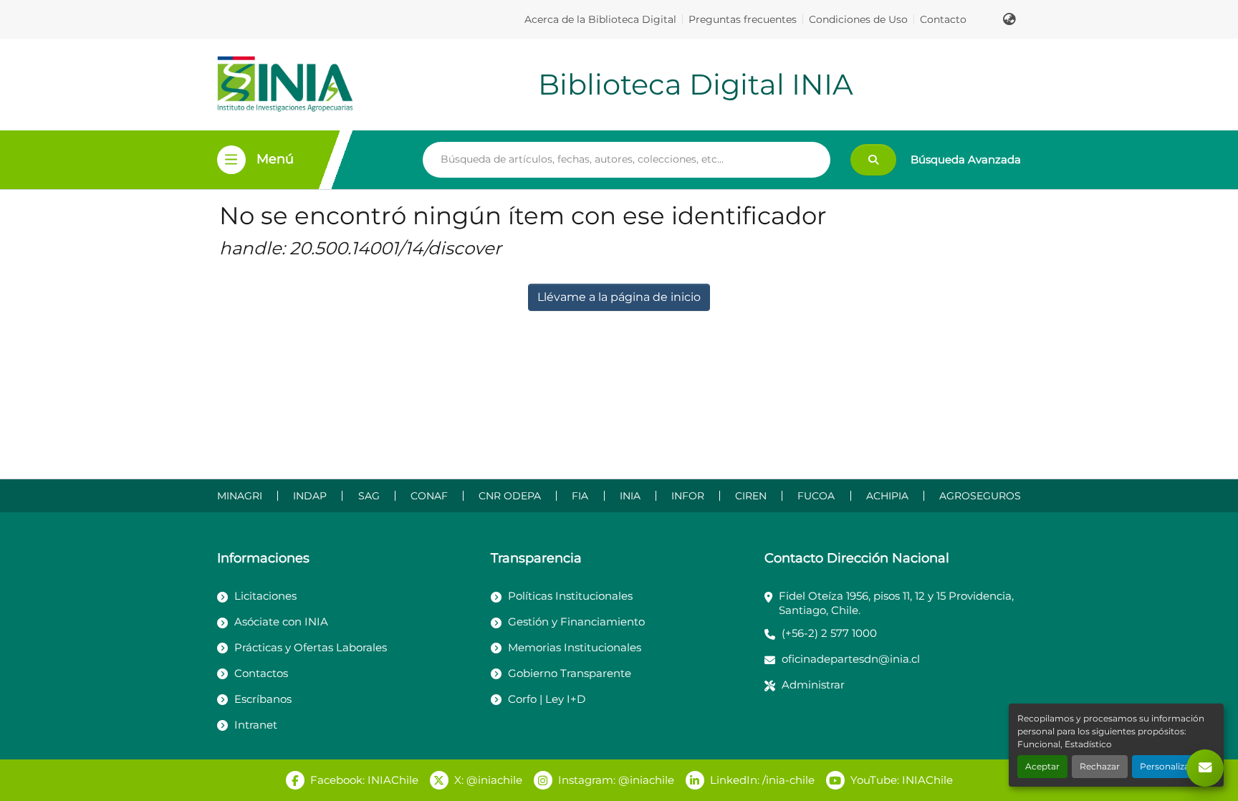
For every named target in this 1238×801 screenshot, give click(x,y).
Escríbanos (263, 699)
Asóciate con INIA (281, 621)
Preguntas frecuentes (742, 19)
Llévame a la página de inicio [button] (619, 297)
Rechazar (1100, 766)
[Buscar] (873, 160)
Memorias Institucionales (574, 647)
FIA (580, 496)
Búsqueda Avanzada (966, 159)
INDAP (310, 496)
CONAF (429, 496)
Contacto (943, 19)
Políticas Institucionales (570, 596)
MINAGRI (239, 496)
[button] (1009, 19)
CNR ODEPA (510, 496)
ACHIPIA (887, 496)
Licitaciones (265, 596)
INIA (630, 496)
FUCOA (816, 496)
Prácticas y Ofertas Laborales (310, 647)
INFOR (687, 496)
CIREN (751, 496)
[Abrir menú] (231, 159)
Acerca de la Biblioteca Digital (600, 19)
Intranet (255, 725)
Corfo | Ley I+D (546, 699)
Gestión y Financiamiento (576, 621)
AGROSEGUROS (980, 496)
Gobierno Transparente (569, 673)
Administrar (813, 684)
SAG (369, 496)
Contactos (261, 673)
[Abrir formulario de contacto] (1205, 768)
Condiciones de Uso (858, 19)
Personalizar (1166, 766)
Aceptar (1042, 766)
